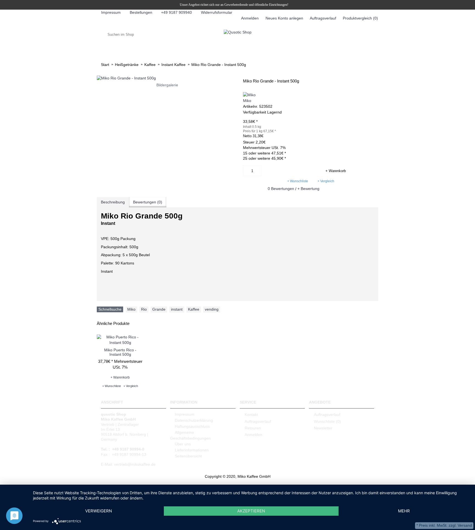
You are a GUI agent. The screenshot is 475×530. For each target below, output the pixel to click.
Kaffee (193, 309)
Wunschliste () (327, 421)
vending (212, 309)
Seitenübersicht (188, 456)
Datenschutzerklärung (194, 420)
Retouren (253, 428)
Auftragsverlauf (258, 421)
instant (177, 309)
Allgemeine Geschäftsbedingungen (190, 435)
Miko (247, 100)
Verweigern (98, 511)
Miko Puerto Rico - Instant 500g (120, 352)
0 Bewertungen (281, 188)
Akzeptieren (251, 511)
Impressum (184, 414)
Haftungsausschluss (192, 426)
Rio (144, 309)
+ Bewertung (308, 188)
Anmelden (253, 434)
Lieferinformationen (192, 450)
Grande (158, 309)
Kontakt (251, 414)
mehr (404, 511)
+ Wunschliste (297, 181)
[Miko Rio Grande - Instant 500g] (167, 78)
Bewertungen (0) (147, 202)
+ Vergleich (325, 181)
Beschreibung (113, 202)
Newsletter (323, 428)
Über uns (183, 444)
